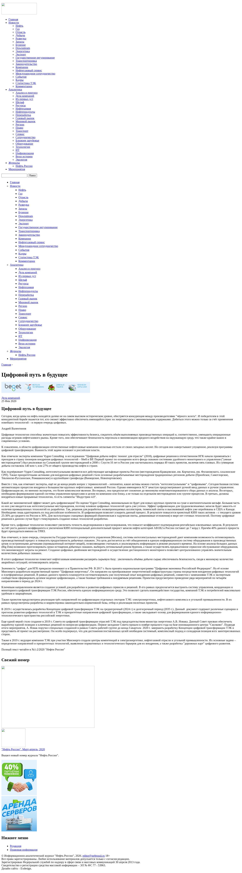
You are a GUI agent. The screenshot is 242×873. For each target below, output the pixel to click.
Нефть (19, 25)
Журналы (14, 162)
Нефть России (24, 165)
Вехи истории (24, 156)
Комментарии (24, 86)
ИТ (17, 150)
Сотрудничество (25, 137)
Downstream (23, 48)
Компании (22, 67)
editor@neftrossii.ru (94, 855)
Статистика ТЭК (26, 83)
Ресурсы (21, 105)
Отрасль (21, 32)
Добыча (20, 35)
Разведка (21, 38)
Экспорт (21, 54)
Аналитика (15, 89)
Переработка (23, 114)
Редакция (15, 846)
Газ (17, 28)
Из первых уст (24, 99)
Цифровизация (25, 153)
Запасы (20, 41)
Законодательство (26, 64)
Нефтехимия (23, 108)
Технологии (23, 146)
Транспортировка (26, 60)
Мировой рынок (25, 121)
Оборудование (24, 143)
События (21, 76)
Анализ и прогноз (26, 92)
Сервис (20, 134)
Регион (20, 124)
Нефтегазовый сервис (29, 70)
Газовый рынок (25, 118)
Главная (13, 19)
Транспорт (22, 130)
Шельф (20, 102)
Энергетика (23, 51)
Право (19, 127)
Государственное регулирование (35, 57)
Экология (21, 159)
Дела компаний (25, 95)
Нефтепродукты (25, 111)
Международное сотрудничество (35, 73)
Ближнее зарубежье (27, 140)
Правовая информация (23, 849)
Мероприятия (17, 169)
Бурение (21, 44)
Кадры (20, 79)
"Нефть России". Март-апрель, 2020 (23, 749)
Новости (14, 22)
